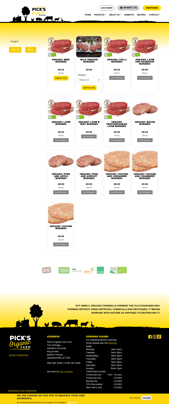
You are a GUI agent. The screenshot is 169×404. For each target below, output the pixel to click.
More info (72, 402)
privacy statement (19, 355)
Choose (81, 75)
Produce (99, 14)
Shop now (152, 7)
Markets (129, 14)
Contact (154, 14)
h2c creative (66, 371)
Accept (146, 398)
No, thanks (135, 397)
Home (88, 14)
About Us (114, 14)
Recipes (141, 14)
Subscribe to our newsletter (22, 390)
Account (107, 8)
